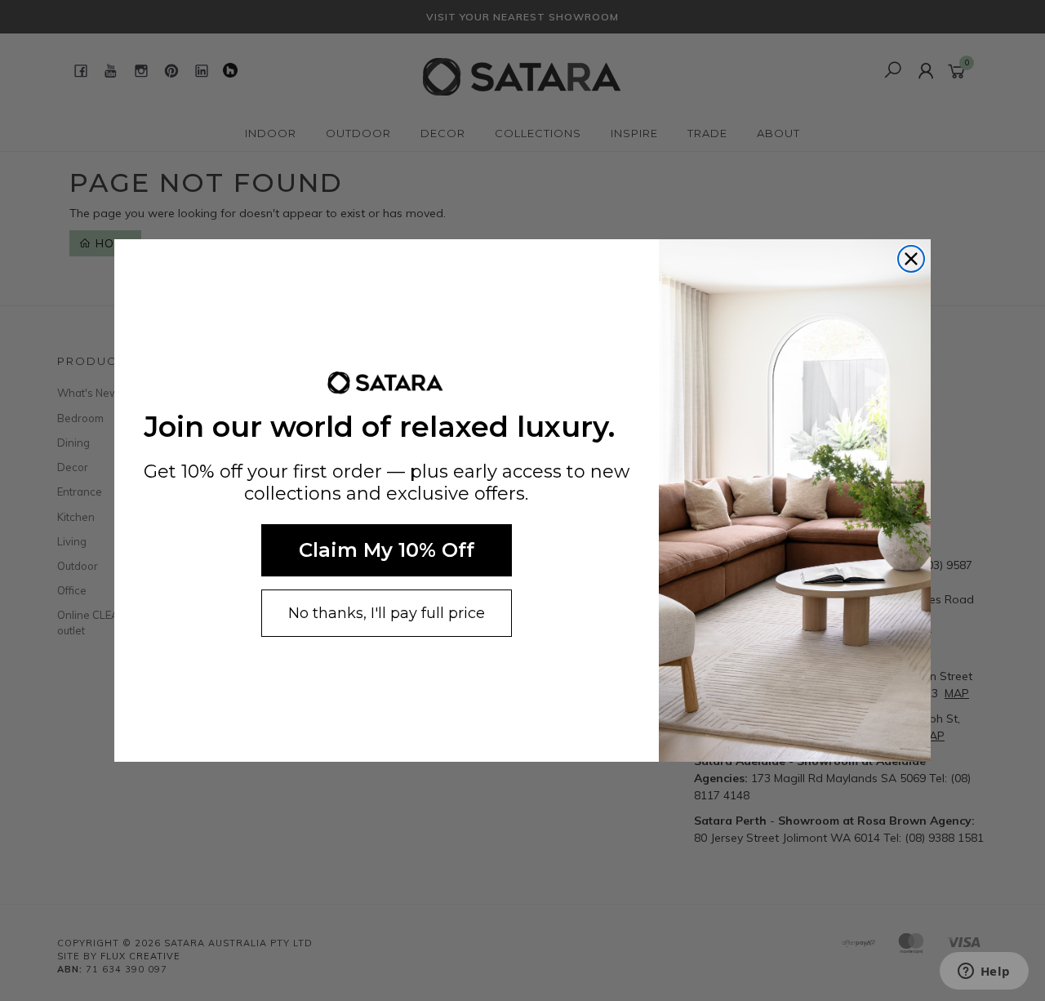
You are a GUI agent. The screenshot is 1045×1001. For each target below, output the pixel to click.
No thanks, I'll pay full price (386, 613)
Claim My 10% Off (386, 550)
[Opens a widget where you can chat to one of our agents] (984, 972)
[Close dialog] (911, 259)
